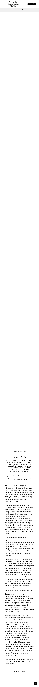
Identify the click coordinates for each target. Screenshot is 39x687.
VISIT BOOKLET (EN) (19, 479)
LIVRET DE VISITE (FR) (19, 475)
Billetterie (31, 4)
